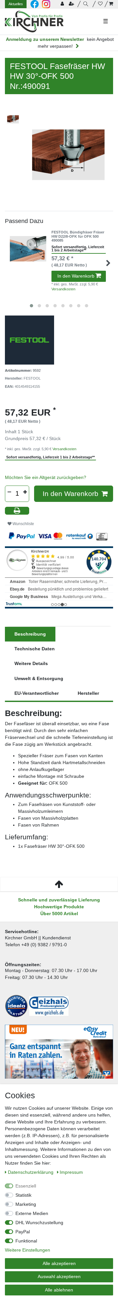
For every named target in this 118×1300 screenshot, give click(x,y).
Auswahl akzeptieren (59, 1276)
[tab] (30, 634)
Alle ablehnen (59, 1289)
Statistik (23, 1195)
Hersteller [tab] (88, 693)
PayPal (22, 1231)
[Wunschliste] (100, 4)
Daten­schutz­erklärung (31, 1172)
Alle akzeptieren (59, 1263)
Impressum (71, 1172)
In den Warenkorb (75, 276)
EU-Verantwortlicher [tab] (36, 693)
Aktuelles (16, 4)
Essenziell (25, 1186)
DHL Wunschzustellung (39, 1222)
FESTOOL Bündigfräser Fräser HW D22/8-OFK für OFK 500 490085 (77, 236)
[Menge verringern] (9, 492)
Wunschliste (22, 524)
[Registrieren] (72, 4)
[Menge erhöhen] (25, 492)
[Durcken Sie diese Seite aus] (17, 511)
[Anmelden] (63, 4)
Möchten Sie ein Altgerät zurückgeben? (45, 477)
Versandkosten (63, 289)
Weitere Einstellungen (27, 1250)
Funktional (26, 1240)
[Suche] (87, 4)
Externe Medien (31, 1213)
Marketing (25, 1204)
